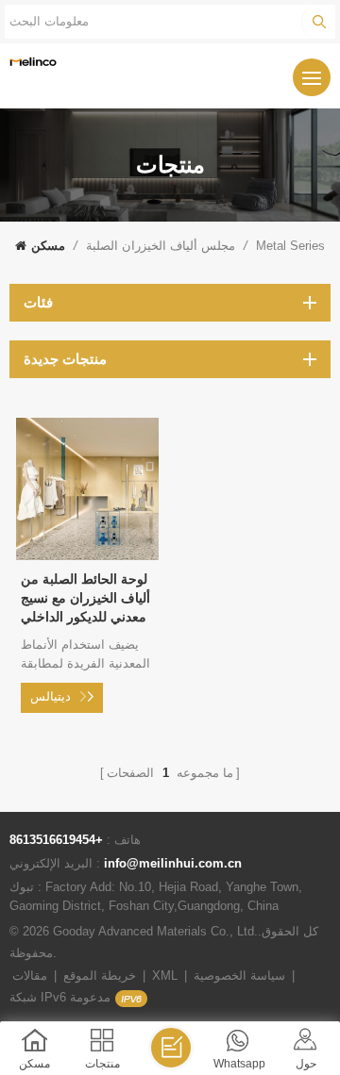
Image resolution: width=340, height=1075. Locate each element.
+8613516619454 (56, 840)
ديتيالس (50, 696)
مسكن (48, 246)
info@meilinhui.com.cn (173, 863)
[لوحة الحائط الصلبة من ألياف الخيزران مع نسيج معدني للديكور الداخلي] (87, 555)
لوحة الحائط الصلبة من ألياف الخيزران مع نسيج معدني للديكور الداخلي (85, 597)
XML (165, 975)
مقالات (29, 975)
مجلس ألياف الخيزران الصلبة (160, 246)
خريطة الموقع (99, 975)
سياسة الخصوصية (239, 975)
